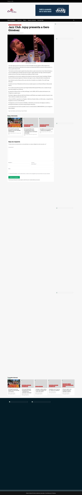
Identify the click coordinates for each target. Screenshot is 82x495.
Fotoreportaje (40, 20)
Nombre (10, 162)
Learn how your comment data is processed (31, 179)
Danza (37, 386)
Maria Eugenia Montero (12, 133)
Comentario (11, 147)
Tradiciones (10, 386)
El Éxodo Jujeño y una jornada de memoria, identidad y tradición (67, 390)
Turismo (10, 126)
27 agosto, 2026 (18, 133)
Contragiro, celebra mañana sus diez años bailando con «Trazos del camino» (40, 390)
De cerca (19, 20)
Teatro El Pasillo (24, 110)
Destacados (14, 385)
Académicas (24, 385)
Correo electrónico (34, 163)
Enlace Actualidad (11, 20)
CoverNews (47, 493)
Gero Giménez (12, 110)
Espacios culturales (32, 20)
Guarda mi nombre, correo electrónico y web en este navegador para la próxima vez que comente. (30, 173)
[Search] (73, 20)
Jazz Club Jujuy (18, 110)
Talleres (24, 20)
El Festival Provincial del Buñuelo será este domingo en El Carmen (14, 130)
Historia (64, 386)
